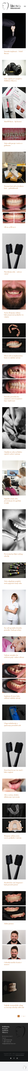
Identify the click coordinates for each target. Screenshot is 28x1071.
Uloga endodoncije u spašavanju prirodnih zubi (12, 724)
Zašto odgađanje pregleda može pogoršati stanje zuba (13, 582)
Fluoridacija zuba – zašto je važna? (13, 273)
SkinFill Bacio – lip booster (13, 121)
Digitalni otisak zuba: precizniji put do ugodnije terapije (12, 501)
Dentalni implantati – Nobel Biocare (13, 52)
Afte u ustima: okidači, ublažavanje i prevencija (12, 796)
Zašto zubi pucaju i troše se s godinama (13, 144)
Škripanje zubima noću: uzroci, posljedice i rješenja (12, 837)
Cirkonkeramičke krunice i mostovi (13, 963)
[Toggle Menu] (25, 6)
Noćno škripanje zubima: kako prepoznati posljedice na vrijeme (13, 315)
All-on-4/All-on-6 (10, 227)
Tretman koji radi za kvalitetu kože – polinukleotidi (13, 187)
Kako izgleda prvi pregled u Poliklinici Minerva (13, 80)
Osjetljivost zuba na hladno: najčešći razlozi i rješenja (13, 453)
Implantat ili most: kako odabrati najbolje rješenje (12, 697)
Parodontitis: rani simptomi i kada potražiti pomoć (13, 884)
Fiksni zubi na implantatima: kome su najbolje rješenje (13, 357)
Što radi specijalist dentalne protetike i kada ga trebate (13, 629)
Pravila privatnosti (20, 1055)
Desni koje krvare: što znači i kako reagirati (13, 771)
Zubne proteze (9, 924)
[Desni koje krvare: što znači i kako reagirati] (14, 749)
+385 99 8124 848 (8, 1040)
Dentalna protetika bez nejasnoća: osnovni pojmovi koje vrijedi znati (13, 399)
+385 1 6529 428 (7, 1041)
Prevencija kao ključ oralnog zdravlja (13, 555)
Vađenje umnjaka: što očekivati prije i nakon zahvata (14, 656)
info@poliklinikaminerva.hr (9, 1043)
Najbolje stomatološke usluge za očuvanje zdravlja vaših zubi (14, 1006)
